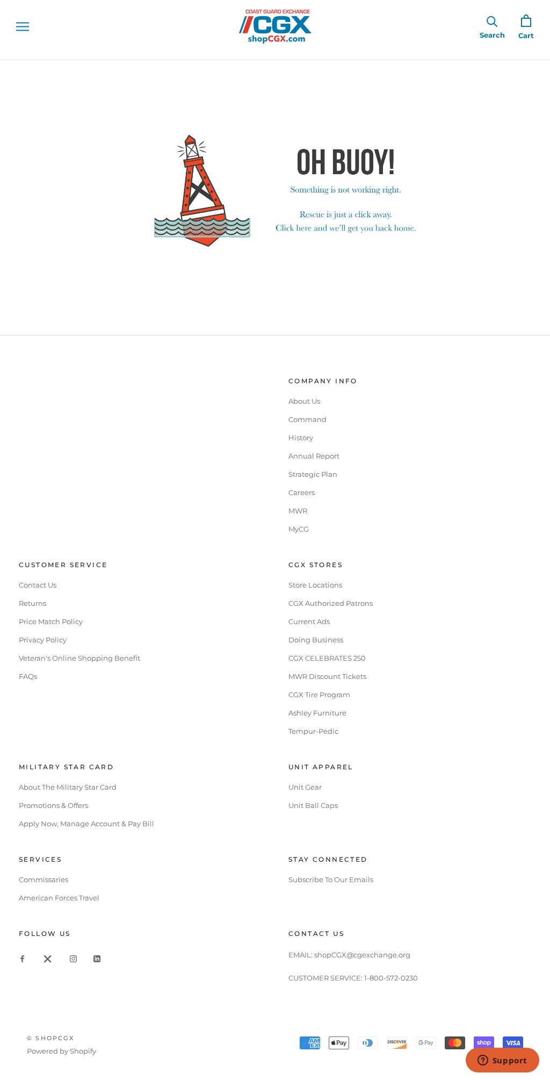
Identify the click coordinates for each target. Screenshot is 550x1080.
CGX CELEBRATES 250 (327, 658)
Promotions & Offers (53, 805)
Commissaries (43, 879)
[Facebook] (22, 958)
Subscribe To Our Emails (330, 879)
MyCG (298, 529)
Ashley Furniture (317, 713)
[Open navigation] (22, 26)
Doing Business (315, 639)
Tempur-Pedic (313, 731)
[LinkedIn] (96, 958)
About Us (304, 401)
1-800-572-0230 (391, 978)
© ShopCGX (50, 1038)
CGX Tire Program (319, 694)
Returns (32, 603)
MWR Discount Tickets (327, 676)
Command (307, 419)
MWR (297, 510)
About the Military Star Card (68, 787)
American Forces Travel (59, 898)
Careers (301, 492)
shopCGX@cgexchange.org (362, 954)
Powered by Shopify (61, 1051)
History (300, 437)
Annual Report (313, 456)
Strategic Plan (312, 474)
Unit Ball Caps (313, 805)
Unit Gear (305, 787)
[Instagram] (73, 958)
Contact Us (37, 585)
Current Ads (309, 621)
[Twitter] (47, 958)
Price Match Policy (51, 621)
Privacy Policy (43, 639)
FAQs (28, 676)
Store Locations (315, 585)
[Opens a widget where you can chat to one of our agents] (502, 1061)
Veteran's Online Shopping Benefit (79, 658)
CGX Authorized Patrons (330, 603)
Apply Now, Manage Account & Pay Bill (86, 823)
